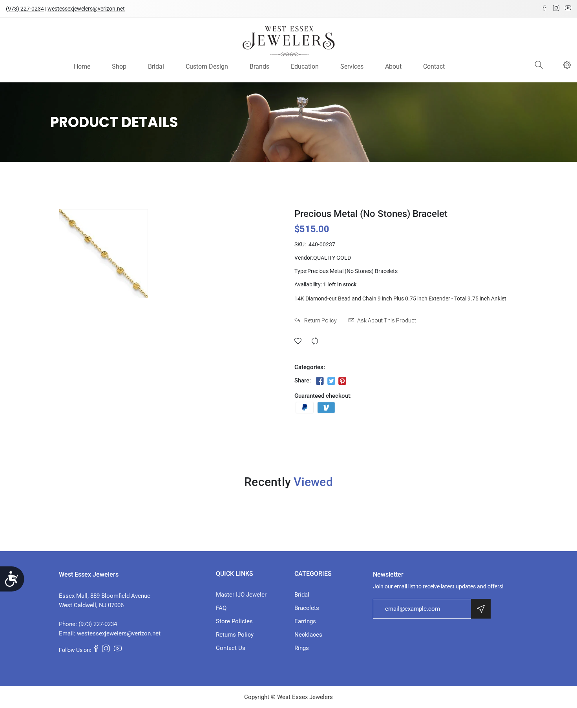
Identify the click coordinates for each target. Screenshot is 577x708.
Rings (301, 648)
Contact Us (230, 648)
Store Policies (234, 621)
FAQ (221, 608)
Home (82, 66)
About (393, 66)
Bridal (156, 66)
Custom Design (207, 66)
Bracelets (306, 608)
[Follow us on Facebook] (320, 381)
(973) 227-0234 (25, 8)
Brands (259, 66)
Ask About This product (386, 320)
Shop (119, 66)
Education (305, 66)
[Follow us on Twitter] (331, 381)
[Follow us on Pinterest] (342, 381)
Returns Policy (235, 634)
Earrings (305, 621)
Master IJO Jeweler (241, 594)
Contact (434, 66)
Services (351, 66)
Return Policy (320, 320)
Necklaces (308, 634)
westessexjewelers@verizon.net (86, 8)
